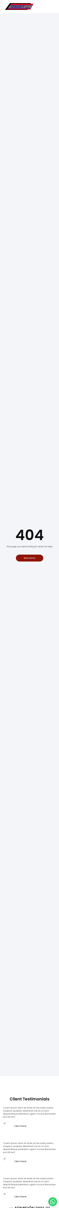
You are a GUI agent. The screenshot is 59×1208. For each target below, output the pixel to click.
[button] (51, 6)
